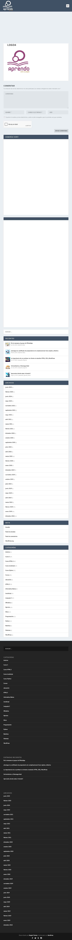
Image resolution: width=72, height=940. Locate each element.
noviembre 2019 (10, 475)
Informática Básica (10, 589)
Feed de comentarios (11, 536)
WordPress (8, 635)
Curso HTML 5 (9, 561)
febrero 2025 (9, 392)
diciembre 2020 (9, 433)
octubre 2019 (9, 479)
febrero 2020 (9, 461)
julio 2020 (8, 447)
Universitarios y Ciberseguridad (20, 366)
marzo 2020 (8, 456)
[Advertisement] (36, 26)
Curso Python (9, 570)
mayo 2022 (8, 415)
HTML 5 (7, 584)
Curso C (7, 556)
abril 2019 (8, 498)
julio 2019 (8, 484)
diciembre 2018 (9, 516)
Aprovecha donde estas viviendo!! (20, 373)
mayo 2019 (8, 493)
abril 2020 (8, 452)
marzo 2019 (8, 502)
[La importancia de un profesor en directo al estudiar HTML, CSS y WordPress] (7, 359)
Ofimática (8, 602)
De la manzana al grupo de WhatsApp (22, 343)
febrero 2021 (9, 428)
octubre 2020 (9, 438)
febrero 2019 (9, 507)
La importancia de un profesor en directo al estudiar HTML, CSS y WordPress (33, 358)
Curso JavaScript (10, 566)
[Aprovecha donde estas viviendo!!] (7, 374)
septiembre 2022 (10, 410)
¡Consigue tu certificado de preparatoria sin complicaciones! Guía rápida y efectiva (34, 351)
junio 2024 (8, 396)
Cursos (7, 575)
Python (7, 621)
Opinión (20, 345)
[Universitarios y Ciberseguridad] (7, 367)
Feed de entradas (10, 532)
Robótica (7, 626)
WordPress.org (9, 541)
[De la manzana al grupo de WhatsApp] (7, 344)
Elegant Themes (33, 935)
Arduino (7, 552)
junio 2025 (8, 387)
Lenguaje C (8, 598)
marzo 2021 (8, 424)
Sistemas (7, 630)
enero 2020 (8, 465)
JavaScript (8, 593)
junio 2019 (8, 488)
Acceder (7, 527)
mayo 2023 (8, 401)
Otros (23, 345)
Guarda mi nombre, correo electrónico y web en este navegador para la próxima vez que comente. (34, 117)
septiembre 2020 (10, 442)
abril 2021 (8, 419)
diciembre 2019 (9, 470)
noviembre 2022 (10, 405)
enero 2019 (8, 511)
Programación (9, 616)
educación (20, 360)
